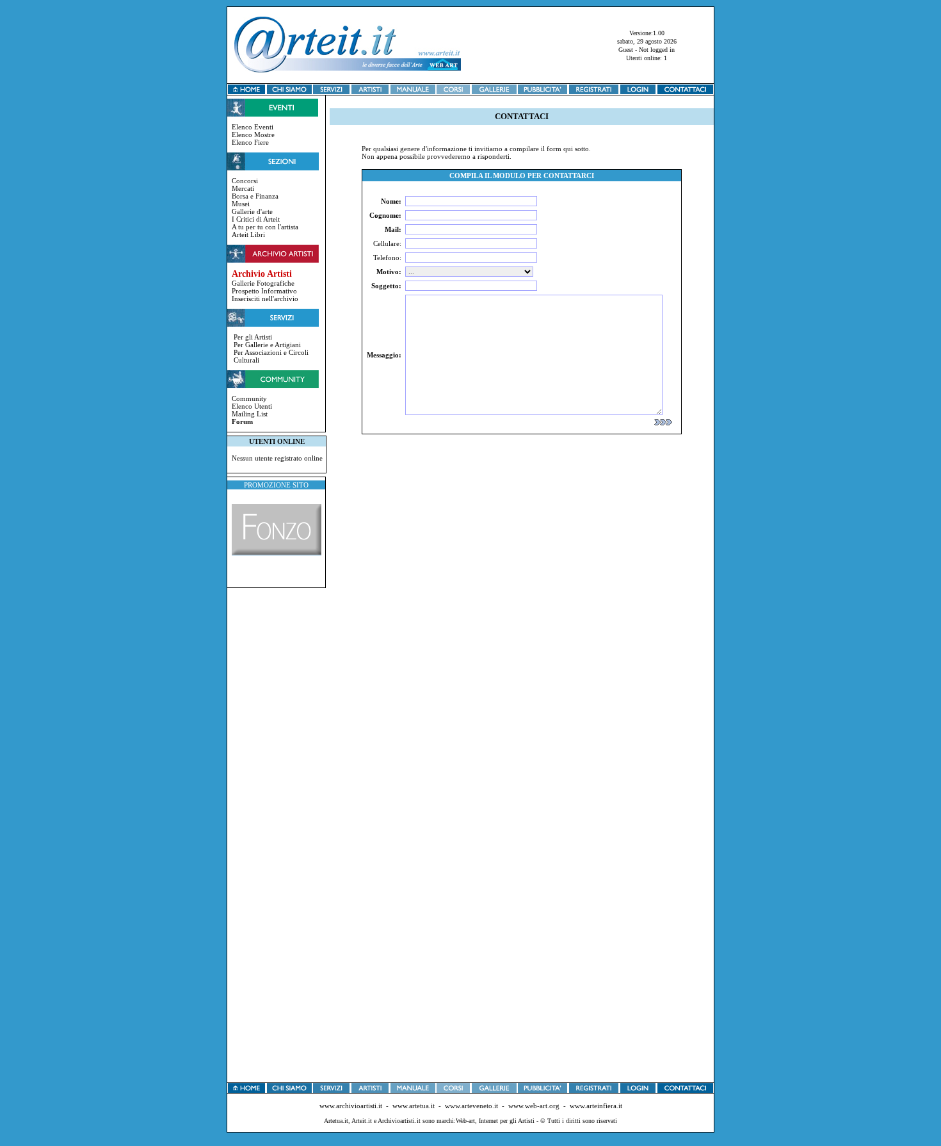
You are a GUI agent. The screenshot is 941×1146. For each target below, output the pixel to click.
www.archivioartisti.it (350, 1105)
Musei (241, 204)
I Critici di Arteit (256, 219)
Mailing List (250, 414)
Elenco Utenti (252, 406)
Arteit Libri (248, 234)
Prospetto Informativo (264, 291)
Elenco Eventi (252, 127)
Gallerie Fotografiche (263, 283)
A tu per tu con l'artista (265, 227)
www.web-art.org (533, 1105)
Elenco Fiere (250, 142)
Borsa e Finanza (255, 196)
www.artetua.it (413, 1105)
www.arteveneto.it (471, 1105)
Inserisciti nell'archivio (265, 298)
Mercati (243, 188)
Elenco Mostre (253, 134)
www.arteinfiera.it (596, 1105)
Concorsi (245, 180)
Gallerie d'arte (252, 211)
